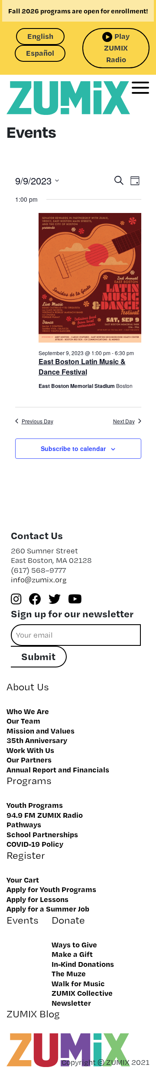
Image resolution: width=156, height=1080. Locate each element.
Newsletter (71, 1002)
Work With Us (30, 750)
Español (40, 52)
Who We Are (27, 711)
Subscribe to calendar (73, 448)
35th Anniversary (36, 740)
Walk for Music (78, 983)
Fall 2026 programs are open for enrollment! (78, 10)
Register (25, 855)
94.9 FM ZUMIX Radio (44, 815)
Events (22, 920)
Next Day (124, 421)
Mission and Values (40, 730)
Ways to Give (74, 944)
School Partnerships (42, 834)
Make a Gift (72, 954)
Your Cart (22, 879)
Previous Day (37, 421)
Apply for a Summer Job (47, 908)
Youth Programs (34, 805)
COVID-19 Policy (34, 843)
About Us (27, 686)
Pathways (23, 824)
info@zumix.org (39, 579)
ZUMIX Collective (82, 992)
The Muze (69, 973)
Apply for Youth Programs (51, 889)
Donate (68, 920)
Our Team (23, 720)
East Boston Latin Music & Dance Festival (82, 366)
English (40, 36)
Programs (29, 780)
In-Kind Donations (83, 964)
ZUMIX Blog (33, 1013)
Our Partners (29, 759)
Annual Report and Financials (57, 769)
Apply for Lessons (37, 899)
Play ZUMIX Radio (117, 47)
